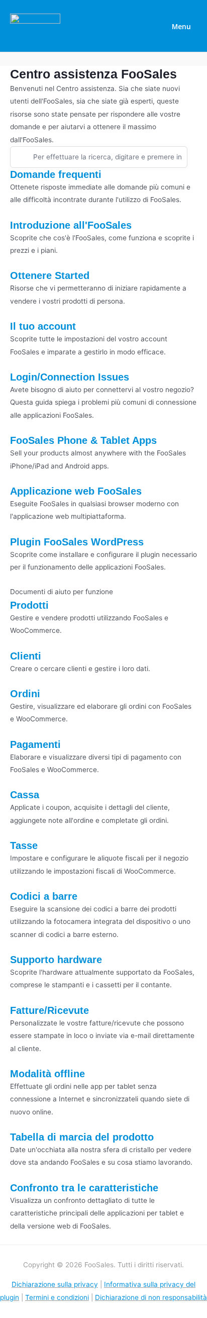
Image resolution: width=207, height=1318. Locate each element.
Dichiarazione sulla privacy (55, 1284)
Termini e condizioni (57, 1297)
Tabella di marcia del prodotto (82, 1137)
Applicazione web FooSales (76, 491)
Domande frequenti (55, 174)
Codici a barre (43, 896)
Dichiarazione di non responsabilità (151, 1297)
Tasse (24, 845)
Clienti (25, 656)
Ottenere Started (49, 275)
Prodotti (29, 605)
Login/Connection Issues (69, 377)
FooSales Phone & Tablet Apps (83, 440)
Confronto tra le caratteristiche (84, 1187)
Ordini (25, 693)
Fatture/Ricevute (49, 1010)
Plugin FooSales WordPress (77, 541)
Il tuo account (43, 326)
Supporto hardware (56, 959)
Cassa (24, 794)
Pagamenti (35, 744)
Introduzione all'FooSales (71, 225)
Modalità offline (47, 1073)
